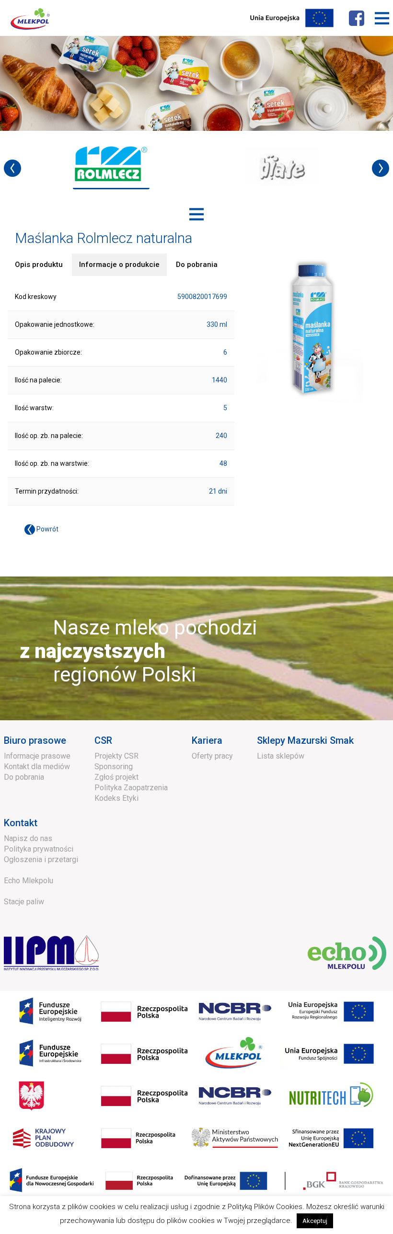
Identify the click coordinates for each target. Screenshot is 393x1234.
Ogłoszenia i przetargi (41, 859)
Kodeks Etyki (116, 798)
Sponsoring (113, 766)
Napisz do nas (28, 838)
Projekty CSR (116, 756)
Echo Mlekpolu (28, 880)
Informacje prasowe (37, 756)
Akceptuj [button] (314, 1220)
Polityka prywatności (38, 848)
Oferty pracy (212, 756)
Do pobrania (24, 777)
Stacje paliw (24, 901)
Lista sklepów (280, 756)
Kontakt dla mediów (37, 766)
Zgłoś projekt (116, 777)
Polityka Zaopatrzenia (131, 787)
